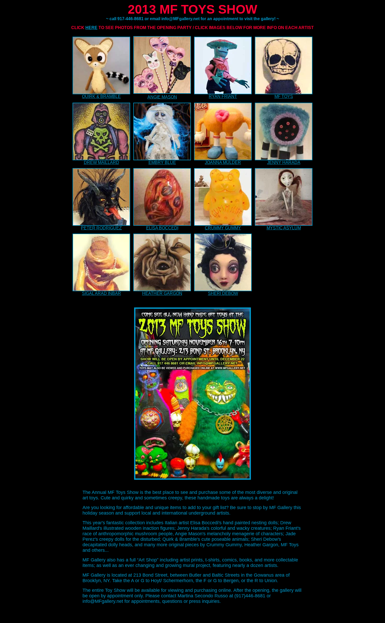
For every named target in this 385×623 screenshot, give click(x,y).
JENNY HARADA (283, 162)
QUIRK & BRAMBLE (101, 96)
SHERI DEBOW (223, 293)
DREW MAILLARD (101, 162)
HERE (91, 27)
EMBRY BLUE (162, 162)
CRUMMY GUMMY (223, 228)
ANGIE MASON (162, 97)
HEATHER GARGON (162, 293)
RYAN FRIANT (223, 96)
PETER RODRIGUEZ (101, 228)
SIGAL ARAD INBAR (101, 293)
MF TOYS (283, 96)
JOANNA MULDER (223, 162)
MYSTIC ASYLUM (284, 228)
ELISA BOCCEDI (162, 228)
